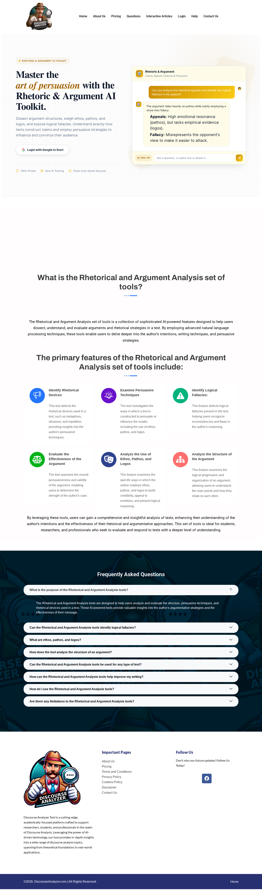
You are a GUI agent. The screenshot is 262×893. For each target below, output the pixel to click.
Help (194, 16)
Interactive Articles (159, 16)
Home (83, 16)
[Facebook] (207, 778)
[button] (131, 590)
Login (182, 16)
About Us (99, 16)
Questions (133, 16)
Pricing (116, 16)
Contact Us (211, 16)
